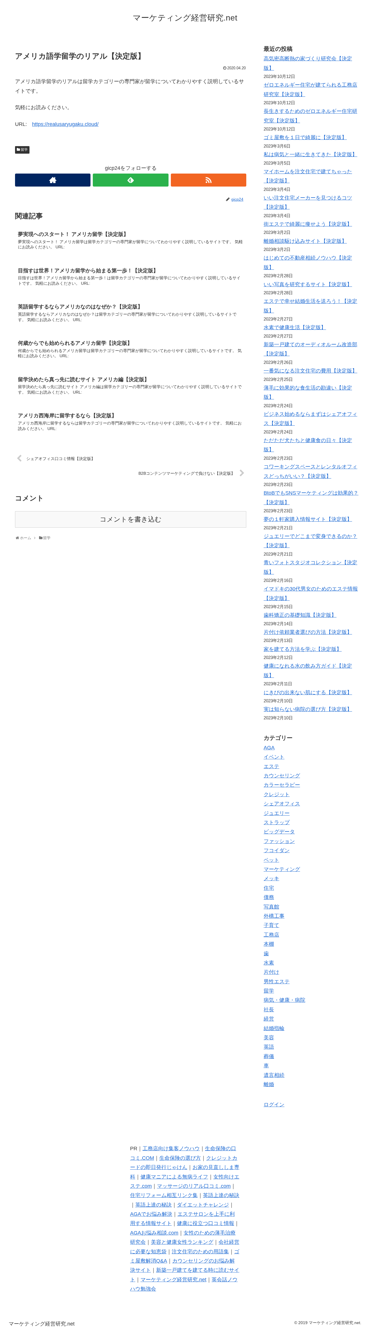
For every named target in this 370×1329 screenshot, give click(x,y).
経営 (269, 1019)
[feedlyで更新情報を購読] (130, 180)
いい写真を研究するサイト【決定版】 (308, 284)
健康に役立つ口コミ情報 (205, 1223)
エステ (271, 766)
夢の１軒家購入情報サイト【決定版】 (308, 519)
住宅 (269, 888)
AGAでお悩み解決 (151, 1214)
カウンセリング (282, 776)
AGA (269, 748)
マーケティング (282, 869)
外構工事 (274, 916)
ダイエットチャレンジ (203, 1205)
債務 (269, 897)
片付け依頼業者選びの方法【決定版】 (308, 632)
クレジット (277, 794)
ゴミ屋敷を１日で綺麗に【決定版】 (305, 137)
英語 (269, 1047)
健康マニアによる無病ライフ (174, 1177)
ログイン (274, 1105)
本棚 (269, 944)
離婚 (269, 1084)
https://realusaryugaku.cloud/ (65, 124)
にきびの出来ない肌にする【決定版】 (308, 692)
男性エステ (277, 981)
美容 (269, 1038)
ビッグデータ (279, 832)
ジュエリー (277, 813)
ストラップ (277, 822)
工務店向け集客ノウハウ (171, 1148)
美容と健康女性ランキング (182, 1242)
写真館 (271, 907)
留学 (24, 150)
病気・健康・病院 (284, 1000)
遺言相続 (274, 1075)
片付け (271, 972)
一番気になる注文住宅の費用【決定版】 (310, 371)
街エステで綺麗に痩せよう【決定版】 (308, 224)
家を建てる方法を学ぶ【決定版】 (303, 649)
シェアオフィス (282, 804)
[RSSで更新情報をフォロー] (208, 180)
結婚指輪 (274, 1028)
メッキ (271, 878)
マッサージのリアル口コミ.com (194, 1186)
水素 (269, 963)
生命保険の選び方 (180, 1158)
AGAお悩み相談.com (154, 1233)
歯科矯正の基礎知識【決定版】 (300, 615)
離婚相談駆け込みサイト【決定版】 (305, 241)
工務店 (271, 935)
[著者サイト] (52, 180)
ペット (271, 860)
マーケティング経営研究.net (173, 1280)
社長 (269, 1009)
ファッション (279, 841)
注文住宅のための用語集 (200, 1251)
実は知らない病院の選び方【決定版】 (308, 709)
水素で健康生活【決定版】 (295, 327)
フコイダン (277, 850)
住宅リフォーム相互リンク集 (164, 1195)
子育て (271, 925)
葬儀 (269, 1056)
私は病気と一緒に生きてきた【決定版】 (310, 154)
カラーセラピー (282, 785)
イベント (274, 757)
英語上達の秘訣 (221, 1195)
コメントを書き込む (131, 519)
